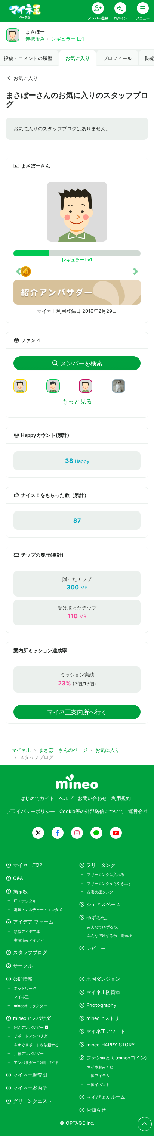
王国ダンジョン (103, 979)
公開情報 (23, 979)
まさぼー (35, 32)
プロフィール (117, 58)
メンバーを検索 (81, 363)
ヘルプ (66, 798)
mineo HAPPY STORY (110, 1045)
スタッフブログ (30, 952)
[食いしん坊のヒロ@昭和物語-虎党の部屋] (121, 385)
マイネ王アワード (105, 1031)
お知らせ (96, 1110)
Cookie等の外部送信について (91, 811)
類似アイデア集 (27, 931)
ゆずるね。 (98, 918)
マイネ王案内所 (30, 1088)
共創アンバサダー (29, 1053)
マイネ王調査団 (30, 1075)
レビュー (96, 948)
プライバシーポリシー (30, 811)
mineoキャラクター (30, 1005)
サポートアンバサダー (32, 1036)
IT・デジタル (25, 901)
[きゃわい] (23, 385)
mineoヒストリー (105, 1018)
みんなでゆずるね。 (104, 927)
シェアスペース (103, 904)
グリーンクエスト (32, 1101)
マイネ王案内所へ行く (77, 712)
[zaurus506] (56, 385)
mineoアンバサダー (34, 1018)
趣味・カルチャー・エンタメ (38, 909)
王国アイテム (98, 1075)
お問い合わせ (92, 798)
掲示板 (20, 891)
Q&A (18, 878)
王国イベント (98, 1084)
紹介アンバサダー (29, 1027)
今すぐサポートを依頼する (36, 1045)
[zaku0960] (88, 385)
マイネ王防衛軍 (103, 992)
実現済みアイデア (29, 940)
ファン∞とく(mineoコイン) (116, 1058)
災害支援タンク (100, 892)
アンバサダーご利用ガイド (36, 1062)
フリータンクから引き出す (109, 883)
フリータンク (101, 865)
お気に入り (77, 58)
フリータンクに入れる (105, 874)
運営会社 (138, 811)
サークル (23, 966)
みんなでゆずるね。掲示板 (109, 935)
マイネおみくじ (100, 1067)
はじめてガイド (37, 798)
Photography (101, 1005)
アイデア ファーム (33, 922)
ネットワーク (25, 988)
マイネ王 (21, 997)
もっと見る (77, 401)
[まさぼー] (77, 212)
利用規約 (121, 798)
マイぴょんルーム (105, 1097)
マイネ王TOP (27, 865)
